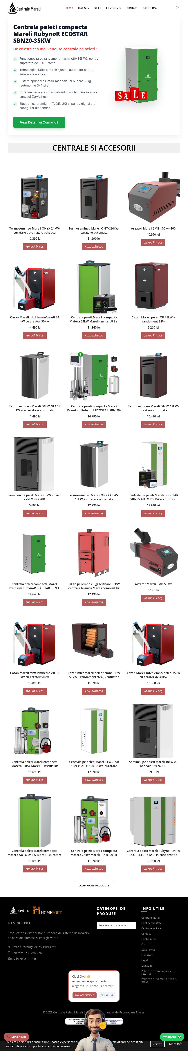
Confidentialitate (151, 923)
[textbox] (116, 925)
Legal (144, 960)
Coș (143, 944)
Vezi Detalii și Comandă (39, 122)
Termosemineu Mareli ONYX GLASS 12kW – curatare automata (34, 408)
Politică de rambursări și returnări (156, 972)
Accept (157, 1044)
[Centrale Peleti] (35, 910)
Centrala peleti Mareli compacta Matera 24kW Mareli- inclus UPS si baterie (94, 321)
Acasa (69, 8)
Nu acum (107, 995)
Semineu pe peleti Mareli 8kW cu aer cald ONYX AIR (34, 497)
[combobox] (116, 925)
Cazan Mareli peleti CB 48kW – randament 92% (153, 319)
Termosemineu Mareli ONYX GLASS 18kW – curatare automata (94, 497)
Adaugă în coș (35, 246)
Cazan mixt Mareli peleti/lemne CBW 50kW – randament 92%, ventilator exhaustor (94, 677)
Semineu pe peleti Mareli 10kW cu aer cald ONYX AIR (153, 764)
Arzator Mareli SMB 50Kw (153, 584)
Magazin (83, 8)
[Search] (177, 8)
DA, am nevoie (84, 995)
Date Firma (150, 8)
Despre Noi (20, 922)
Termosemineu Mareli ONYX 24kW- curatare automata (94, 230)
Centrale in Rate (151, 928)
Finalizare (147, 955)
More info (175, 1044)
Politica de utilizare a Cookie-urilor (159, 980)
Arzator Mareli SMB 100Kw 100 (153, 228)
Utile (97, 8)
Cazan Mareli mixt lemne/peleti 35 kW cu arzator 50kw (34, 675)
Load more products (94, 885)
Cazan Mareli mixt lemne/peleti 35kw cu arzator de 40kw (153, 675)
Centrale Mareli (150, 917)
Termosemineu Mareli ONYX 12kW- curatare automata (153, 408)
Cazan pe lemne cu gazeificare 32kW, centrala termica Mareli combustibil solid (94, 588)
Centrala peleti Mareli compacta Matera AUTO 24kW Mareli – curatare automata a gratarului (35, 855)
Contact (132, 8)
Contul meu (114, 8)
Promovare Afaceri (132, 1012)
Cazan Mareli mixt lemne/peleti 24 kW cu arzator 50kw (34, 319)
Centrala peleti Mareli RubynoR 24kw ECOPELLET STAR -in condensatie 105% (153, 855)
